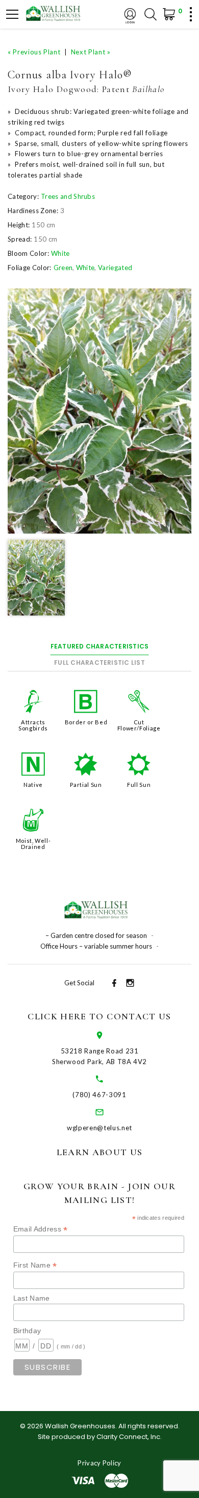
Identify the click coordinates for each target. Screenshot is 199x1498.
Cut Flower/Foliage (139, 725)
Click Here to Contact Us (99, 1016)
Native (33, 784)
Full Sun (139, 784)
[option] (99, 410)
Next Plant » (91, 52)
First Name (35, 1265)
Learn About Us (100, 1152)
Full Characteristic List (99, 662)
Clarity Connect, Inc (128, 1437)
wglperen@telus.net (99, 1128)
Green (63, 267)
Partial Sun (86, 784)
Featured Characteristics (100, 646)
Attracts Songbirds (33, 725)
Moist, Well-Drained (33, 843)
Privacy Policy (99, 1463)
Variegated (115, 267)
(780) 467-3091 (99, 1095)
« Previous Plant (34, 52)
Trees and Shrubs (68, 196)
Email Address (40, 1229)
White (60, 253)
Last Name (31, 1298)
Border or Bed (86, 722)
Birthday (27, 1331)
